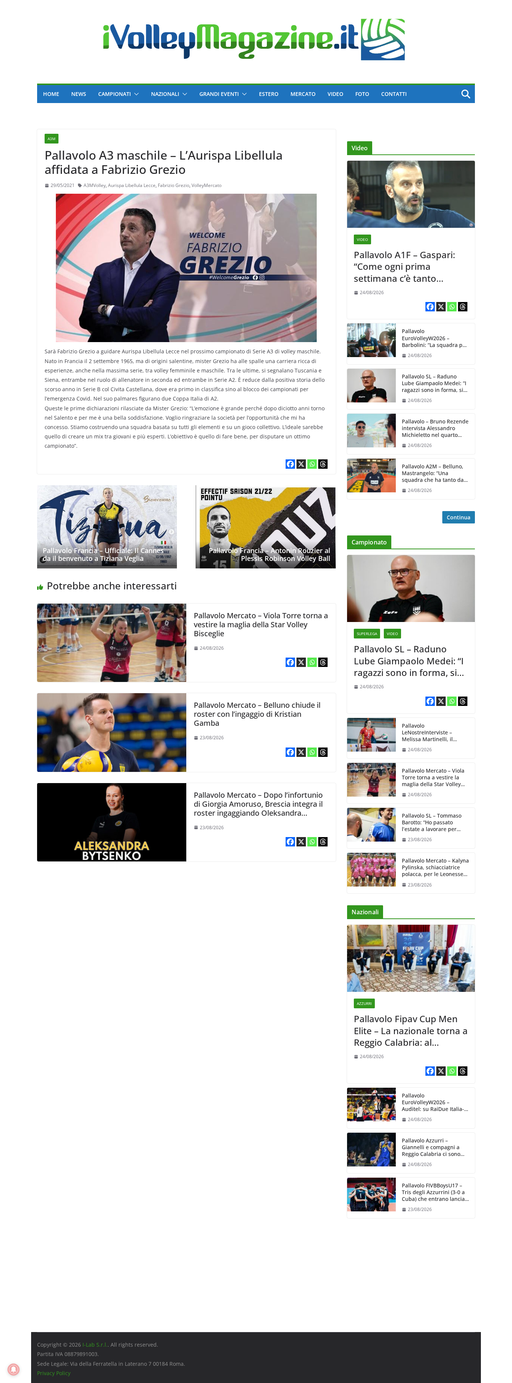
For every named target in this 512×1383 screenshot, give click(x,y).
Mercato (303, 93)
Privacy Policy (53, 1373)
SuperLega (367, 633)
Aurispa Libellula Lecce (132, 185)
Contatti (394, 93)
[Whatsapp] (312, 464)
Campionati (114, 93)
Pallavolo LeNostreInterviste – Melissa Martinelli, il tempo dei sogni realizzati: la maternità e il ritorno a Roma (435, 732)
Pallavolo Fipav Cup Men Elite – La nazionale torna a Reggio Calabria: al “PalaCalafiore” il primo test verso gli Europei (411, 1030)
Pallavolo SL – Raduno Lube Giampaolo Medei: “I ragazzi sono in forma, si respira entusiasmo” (434, 383)
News (78, 93)
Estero (268, 93)
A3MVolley (95, 185)
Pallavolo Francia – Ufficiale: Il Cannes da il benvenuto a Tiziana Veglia (103, 554)
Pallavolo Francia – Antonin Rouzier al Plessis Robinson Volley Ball (269, 554)
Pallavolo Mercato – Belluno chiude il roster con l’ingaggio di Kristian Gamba (257, 714)
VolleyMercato (207, 185)
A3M (51, 138)
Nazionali (165, 93)
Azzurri (364, 1003)
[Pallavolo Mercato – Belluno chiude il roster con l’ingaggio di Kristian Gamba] (111, 698)
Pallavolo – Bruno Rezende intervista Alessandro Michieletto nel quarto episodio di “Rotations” (435, 428)
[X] (301, 464)
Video (335, 93)
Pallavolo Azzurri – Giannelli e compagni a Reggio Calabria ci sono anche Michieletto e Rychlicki (431, 1147)
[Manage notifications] (13, 1370)
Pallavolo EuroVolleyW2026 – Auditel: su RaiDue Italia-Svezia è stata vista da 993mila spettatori (433, 1102)
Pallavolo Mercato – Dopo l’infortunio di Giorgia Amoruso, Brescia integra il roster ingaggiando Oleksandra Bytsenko (258, 808)
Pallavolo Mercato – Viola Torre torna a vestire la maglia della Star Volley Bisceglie (261, 624)
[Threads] (323, 464)
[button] (135, 94)
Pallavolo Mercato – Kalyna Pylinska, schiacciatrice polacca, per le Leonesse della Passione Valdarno (435, 867)
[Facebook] (290, 464)
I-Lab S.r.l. (95, 1344)
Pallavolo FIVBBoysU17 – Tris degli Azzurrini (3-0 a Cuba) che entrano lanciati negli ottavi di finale (435, 1192)
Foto (362, 93)
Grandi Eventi (219, 93)
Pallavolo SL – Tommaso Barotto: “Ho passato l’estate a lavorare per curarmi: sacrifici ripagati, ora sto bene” (434, 822)
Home (51, 93)
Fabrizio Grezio (173, 185)
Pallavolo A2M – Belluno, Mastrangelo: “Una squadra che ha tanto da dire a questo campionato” (435, 473)
